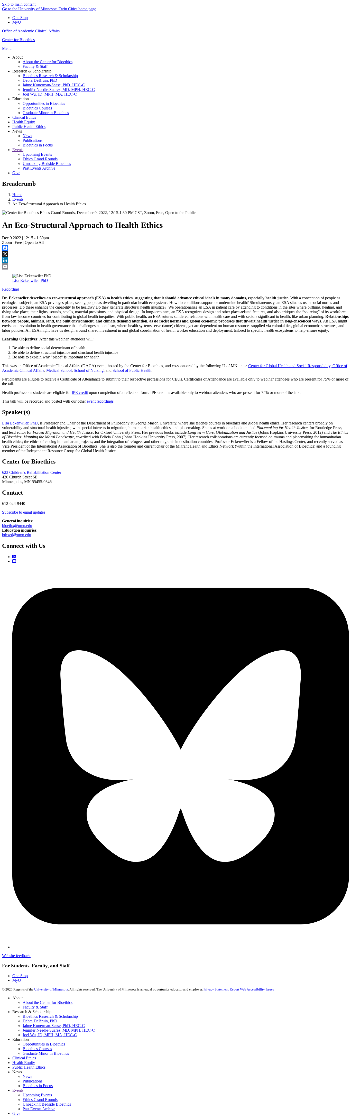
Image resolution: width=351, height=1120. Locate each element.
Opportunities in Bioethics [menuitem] (44, 103)
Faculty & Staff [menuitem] (35, 66)
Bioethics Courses (37, 1049)
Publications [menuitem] (32, 140)
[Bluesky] (180, 947)
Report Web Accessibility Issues (252, 989)
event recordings (100, 401)
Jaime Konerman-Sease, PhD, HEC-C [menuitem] (54, 85)
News (27, 1076)
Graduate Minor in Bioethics (46, 1053)
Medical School (59, 370)
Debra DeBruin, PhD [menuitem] (40, 80)
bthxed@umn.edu (16, 535)
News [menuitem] (17, 131)
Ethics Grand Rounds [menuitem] (40, 159)
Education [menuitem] (20, 99)
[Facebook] (175, 248)
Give (16, 1113)
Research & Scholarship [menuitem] (31, 71)
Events (17, 199)
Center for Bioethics (18, 40)
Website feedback (16, 956)
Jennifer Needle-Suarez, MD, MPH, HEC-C (59, 1030)
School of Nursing (89, 370)
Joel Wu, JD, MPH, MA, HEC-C (50, 1035)
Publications (32, 1081)
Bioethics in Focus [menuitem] (38, 145)
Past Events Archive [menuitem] (39, 168)
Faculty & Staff (35, 1007)
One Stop (20, 17)
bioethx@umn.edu (17, 525)
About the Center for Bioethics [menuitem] (47, 62)
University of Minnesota (51, 989)
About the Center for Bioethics (47, 1002)
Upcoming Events (37, 1095)
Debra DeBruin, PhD (40, 1021)
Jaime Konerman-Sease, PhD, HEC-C (54, 1025)
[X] (175, 254)
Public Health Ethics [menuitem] (28, 126)
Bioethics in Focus (38, 1086)
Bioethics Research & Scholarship (50, 1016)
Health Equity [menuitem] (23, 122)
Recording (10, 289)
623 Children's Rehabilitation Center (31, 472)
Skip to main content (18, 4)
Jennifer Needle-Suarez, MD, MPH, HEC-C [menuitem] (59, 89)
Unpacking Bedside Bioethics (47, 1104)
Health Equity (23, 1062)
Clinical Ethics (24, 1058)
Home (17, 194)
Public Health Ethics (28, 1067)
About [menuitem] (17, 57)
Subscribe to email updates (23, 512)
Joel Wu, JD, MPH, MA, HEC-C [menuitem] (50, 94)
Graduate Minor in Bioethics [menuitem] (46, 112)
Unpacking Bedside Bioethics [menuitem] (47, 163)
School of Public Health (132, 370)
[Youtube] (14, 561)
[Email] (175, 266)
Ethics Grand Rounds (40, 1099)
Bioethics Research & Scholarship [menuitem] (50, 75)
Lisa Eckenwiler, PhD (30, 280)
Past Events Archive (39, 1109)
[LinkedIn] (175, 260)
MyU (16, 22)
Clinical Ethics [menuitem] (24, 117)
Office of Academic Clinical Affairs (31, 31)
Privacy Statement (216, 989)
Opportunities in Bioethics (44, 1044)
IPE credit (80, 392)
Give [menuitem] (16, 173)
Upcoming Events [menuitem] (37, 154)
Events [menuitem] (17, 149)
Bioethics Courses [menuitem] (37, 108)
